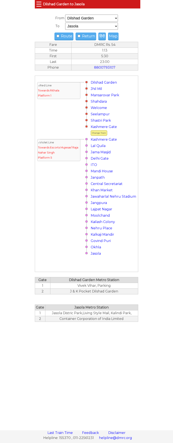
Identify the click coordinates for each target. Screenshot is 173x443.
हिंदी (102, 36)
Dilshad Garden (104, 82)
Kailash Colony (103, 222)
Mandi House (102, 171)
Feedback (91, 433)
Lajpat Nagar (101, 209)
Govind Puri (101, 241)
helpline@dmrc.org (115, 438)
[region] (86, 374)
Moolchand (100, 215)
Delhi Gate (100, 158)
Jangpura (99, 203)
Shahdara (99, 101)
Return (88, 36)
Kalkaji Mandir (102, 234)
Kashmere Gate (104, 127)
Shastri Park (101, 120)
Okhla (96, 247)
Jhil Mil (96, 89)
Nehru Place (101, 228)
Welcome (99, 108)
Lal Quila (98, 146)
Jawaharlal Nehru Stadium (113, 196)
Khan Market (102, 190)
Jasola (96, 253)
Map (113, 36)
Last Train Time (60, 433)
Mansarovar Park (105, 95)
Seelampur (100, 114)
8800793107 (104, 67)
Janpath (98, 177)
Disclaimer (117, 433)
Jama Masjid (101, 152)
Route (66, 36)
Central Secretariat (107, 184)
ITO (94, 165)
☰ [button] (39, 4)
